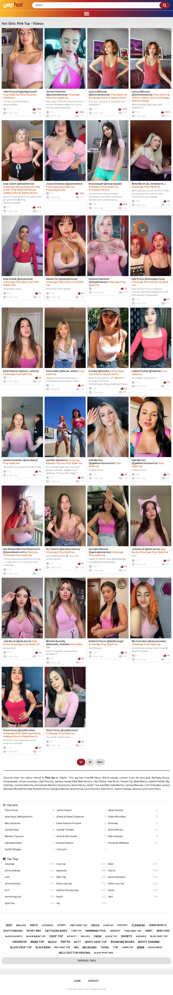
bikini (133, 864)
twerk (97, 936)
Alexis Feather (133, 810)
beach (81, 896)
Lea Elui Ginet (30, 829)
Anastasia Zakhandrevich (30, 816)
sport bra (30, 903)
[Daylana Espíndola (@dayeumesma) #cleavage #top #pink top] (108, 245)
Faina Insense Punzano (81, 823)
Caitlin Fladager (30, 849)
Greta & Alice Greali (81, 836)
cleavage (30, 864)
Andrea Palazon (81, 843)
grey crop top (78, 925)
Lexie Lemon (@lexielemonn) (18, 183)
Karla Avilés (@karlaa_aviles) (62, 371)
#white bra (9, 97)
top (81, 903)
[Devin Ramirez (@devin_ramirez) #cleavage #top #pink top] (22, 338)
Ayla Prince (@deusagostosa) (148, 279)
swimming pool (30, 896)
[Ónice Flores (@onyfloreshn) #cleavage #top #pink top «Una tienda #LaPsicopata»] (65, 697)
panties (65, 941)
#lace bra (31, 94)
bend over (163, 930)
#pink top (14, 94)
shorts (133, 870)
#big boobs (64, 282)
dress (133, 890)
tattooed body (30, 883)
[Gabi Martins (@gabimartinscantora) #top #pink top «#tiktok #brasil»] (108, 427)
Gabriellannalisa (30, 843)
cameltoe (127, 947)
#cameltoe (95, 186)
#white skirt (9, 285)
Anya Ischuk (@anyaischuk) (18, 279)
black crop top (81, 883)
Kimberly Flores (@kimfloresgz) (106, 641)
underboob (19, 941)
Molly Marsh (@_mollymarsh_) (149, 183)
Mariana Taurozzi (30, 836)
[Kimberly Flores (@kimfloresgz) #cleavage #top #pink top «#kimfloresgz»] (108, 608)
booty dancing (13, 930)
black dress (155, 947)
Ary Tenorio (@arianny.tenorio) (63, 549)
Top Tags (12, 859)
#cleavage (74, 94)
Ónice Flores (30, 810)
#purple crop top (55, 463)
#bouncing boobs (25, 186)
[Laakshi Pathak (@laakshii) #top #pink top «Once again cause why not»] (150, 338)
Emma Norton (133, 829)
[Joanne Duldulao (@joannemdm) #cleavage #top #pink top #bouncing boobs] (65, 150)
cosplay (108, 925)
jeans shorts (157, 925)
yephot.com (83, 989)
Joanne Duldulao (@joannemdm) (64, 183)
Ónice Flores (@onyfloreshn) (19, 730)
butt (30, 890)
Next (100, 762)
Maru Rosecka (30, 823)
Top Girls (12, 805)
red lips (85, 936)
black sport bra (103, 953)
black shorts (13, 936)
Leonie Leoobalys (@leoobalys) (20, 460)
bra (76, 947)
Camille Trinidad (81, 829)
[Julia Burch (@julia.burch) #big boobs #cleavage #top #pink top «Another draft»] (22, 608)
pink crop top (133, 931)
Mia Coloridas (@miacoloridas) (149, 641)
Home (77, 981)
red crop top (62, 947)
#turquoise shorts (99, 189)
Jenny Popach (81, 810)
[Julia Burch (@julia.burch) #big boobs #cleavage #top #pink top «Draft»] (150, 516)
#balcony (32, 552)
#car (54, 97)
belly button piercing (81, 890)
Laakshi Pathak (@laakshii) (146, 371)
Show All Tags (87, 960)
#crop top (73, 460)
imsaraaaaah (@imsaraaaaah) (105, 183)
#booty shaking (140, 100)
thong (105, 947)
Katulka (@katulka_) (100, 371)
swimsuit (115, 931)
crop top (81, 864)
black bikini (43, 947)
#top (6, 94)
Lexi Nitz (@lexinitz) (57, 460)
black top (111, 936)
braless (21, 925)
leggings (47, 925)
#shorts (105, 97)
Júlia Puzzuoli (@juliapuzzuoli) (20, 91)
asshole (141, 936)
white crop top (133, 883)
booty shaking (30, 870)
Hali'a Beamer (133, 836)
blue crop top (159, 936)
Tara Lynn (81, 849)
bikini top (81, 877)
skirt (133, 896)
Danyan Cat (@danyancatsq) (62, 279)
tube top (76, 931)
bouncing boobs (133, 877)
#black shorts (30, 193)
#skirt (35, 282)
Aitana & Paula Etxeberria (81, 816)
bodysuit (122, 925)
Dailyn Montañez (133, 816)
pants (34, 925)
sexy (30, 877)
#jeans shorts (118, 97)
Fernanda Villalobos (133, 843)
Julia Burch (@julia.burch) (146, 549)
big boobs (81, 870)
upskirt (61, 925)
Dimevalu (133, 823)
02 (90, 762)
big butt (72, 936)
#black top (156, 282)
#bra (23, 94)
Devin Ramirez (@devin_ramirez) (21, 371)
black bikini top (35, 936)
